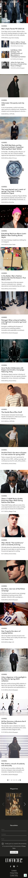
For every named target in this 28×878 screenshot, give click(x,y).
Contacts (13, 870)
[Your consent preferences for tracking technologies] (25, 875)
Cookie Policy (14, 875)
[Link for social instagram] (14, 867)
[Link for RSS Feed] (17, 866)
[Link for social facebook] (10, 867)
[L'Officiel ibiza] (14, 2)
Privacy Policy (14, 873)
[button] (25, 804)
